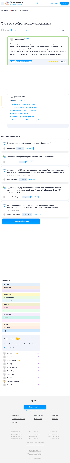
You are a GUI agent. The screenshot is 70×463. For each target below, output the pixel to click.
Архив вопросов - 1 (16, 431)
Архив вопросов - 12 (54, 438)
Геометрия (7, 327)
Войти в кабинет (35, 407)
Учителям (55, 418)
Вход (64, 3)
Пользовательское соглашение (35, 442)
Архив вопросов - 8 (34, 438)
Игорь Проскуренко (13, 360)
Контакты (55, 415)
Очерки (14, 422)
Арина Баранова (12, 385)
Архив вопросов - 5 (34, 431)
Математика (7, 314)
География (7, 291)
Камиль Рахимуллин (13, 381)
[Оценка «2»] (52, 61)
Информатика (8, 331)
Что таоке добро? (18, 101)
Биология (6, 304)
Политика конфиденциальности (35, 444)
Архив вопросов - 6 (34, 434)
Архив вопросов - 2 (16, 434)
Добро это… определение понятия (24, 104)
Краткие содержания (18, 418)
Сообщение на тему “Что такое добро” (25, 120)
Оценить (63, 61)
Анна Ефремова (11, 364)
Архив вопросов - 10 (54, 434)
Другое (6, 307)
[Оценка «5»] (57, 61)
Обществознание (27, 214)
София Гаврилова (12, 371)
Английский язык (8, 321)
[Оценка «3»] (53, 61)
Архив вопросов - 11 (53, 436)
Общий (12, 347)
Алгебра (6, 324)
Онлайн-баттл (38, 418)
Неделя (6, 347)
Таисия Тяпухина (12, 367)
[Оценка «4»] (55, 61)
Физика (6, 317)
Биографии (15, 415)
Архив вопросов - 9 (53, 431)
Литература (25, 30)
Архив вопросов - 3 (16, 436)
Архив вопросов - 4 (16, 438)
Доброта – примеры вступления (23, 117)
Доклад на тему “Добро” (20, 113)
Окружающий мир (9, 301)
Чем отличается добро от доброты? (24, 110)
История (22, 162)
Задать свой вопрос (21, 221)
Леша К (9, 357)
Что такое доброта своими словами (24, 107)
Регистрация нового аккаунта (35, 411)
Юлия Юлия (10, 374)
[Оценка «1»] (50, 61)
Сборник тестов (38, 415)
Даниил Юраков (12, 353)
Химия (5, 311)
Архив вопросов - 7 (34, 436)
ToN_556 (9, 378)
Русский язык (8, 294)
